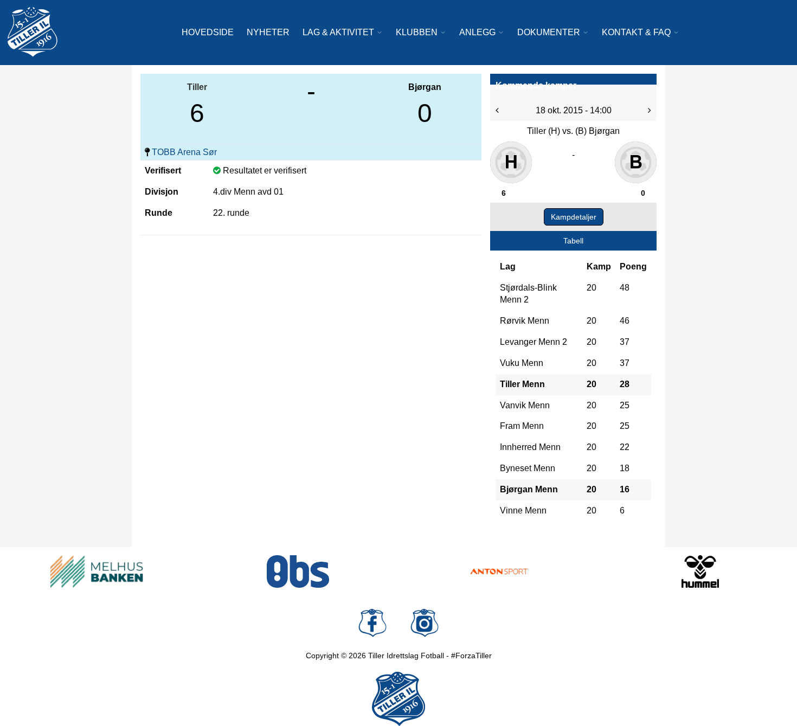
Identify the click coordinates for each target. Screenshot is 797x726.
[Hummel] (700, 571)
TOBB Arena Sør (184, 152)
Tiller (197, 87)
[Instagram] (424, 623)
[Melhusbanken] (97, 571)
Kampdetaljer (573, 217)
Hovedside (208, 32)
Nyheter (268, 32)
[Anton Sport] (499, 571)
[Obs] (298, 571)
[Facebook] (372, 623)
